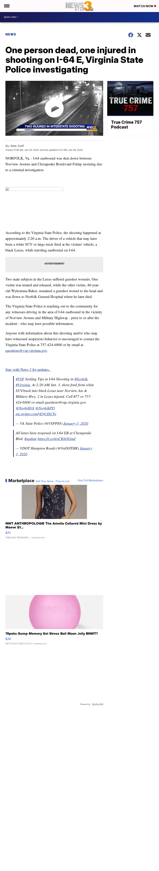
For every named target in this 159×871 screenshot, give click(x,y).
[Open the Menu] (6, 6)
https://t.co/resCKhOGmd (56, 438)
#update (30, 438)
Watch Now (144, 6)
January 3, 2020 (75, 423)
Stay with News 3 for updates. (28, 369)
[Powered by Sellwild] (97, 704)
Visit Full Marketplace (90, 480)
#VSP (20, 378)
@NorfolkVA (25, 408)
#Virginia (23, 384)
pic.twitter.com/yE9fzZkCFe (36, 413)
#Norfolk (80, 378)
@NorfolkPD (45, 408)
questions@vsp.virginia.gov (26, 350)
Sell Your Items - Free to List (52, 481)
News (10, 34)
